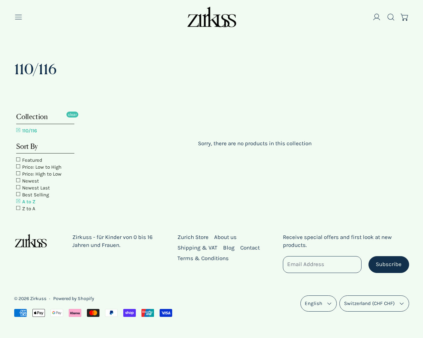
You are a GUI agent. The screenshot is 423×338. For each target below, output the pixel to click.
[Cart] (405, 17)
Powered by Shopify (73, 298)
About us (225, 237)
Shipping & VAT (197, 247)
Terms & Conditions (203, 258)
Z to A (28, 209)
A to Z (28, 202)
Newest (30, 181)
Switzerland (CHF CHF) (369, 303)
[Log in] (376, 17)
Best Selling (35, 195)
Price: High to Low (41, 174)
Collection (32, 117)
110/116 (29, 131)
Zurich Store (193, 237)
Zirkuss (38, 298)
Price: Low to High (41, 167)
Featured (31, 160)
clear (72, 114)
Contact (250, 247)
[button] (391, 17)
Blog (229, 247)
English (313, 303)
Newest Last (35, 188)
